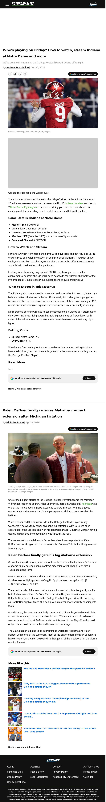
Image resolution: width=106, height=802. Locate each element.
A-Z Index (88, 776)
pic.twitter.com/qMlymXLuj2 (71, 580)
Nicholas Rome (15, 422)
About (10, 766)
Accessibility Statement (66, 776)
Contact (57, 766)
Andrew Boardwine (17, 67)
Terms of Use (90, 771)
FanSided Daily (15, 771)
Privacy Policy (60, 771)
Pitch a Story (37, 771)
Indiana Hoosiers (74, 203)
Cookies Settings (16, 782)
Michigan (87, 503)
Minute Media (20, 789)
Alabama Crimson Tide (28, 747)
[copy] (25, 74)
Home (11, 389)
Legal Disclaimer (39, 776)
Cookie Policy (14, 776)
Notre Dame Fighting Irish (24, 207)
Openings (35, 766)
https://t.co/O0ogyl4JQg (42, 580)
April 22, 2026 (31, 584)
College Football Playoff (29, 389)
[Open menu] (7, 4)
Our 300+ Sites (91, 766)
